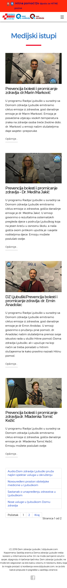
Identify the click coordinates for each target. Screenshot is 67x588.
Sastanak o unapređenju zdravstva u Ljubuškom (32, 493)
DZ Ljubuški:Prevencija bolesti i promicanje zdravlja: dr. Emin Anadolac (31, 300)
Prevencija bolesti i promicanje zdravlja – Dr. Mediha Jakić (31, 190)
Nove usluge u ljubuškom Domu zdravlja (29, 503)
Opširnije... (11, 138)
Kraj (37, 515)
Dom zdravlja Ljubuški (23, 16)
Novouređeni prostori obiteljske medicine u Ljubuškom (28, 483)
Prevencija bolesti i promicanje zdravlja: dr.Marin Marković (31, 90)
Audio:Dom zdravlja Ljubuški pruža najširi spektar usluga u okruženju (31, 473)
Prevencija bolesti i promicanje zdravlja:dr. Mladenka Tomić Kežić (31, 416)
